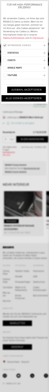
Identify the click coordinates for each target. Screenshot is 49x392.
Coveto (11, 60)
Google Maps (14, 67)
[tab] (24, 45)
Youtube (12, 75)
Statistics (13, 52)
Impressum (38, 37)
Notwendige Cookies (19, 45)
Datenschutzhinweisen (14, 37)
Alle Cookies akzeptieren (24, 98)
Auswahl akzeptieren (26, 89)
